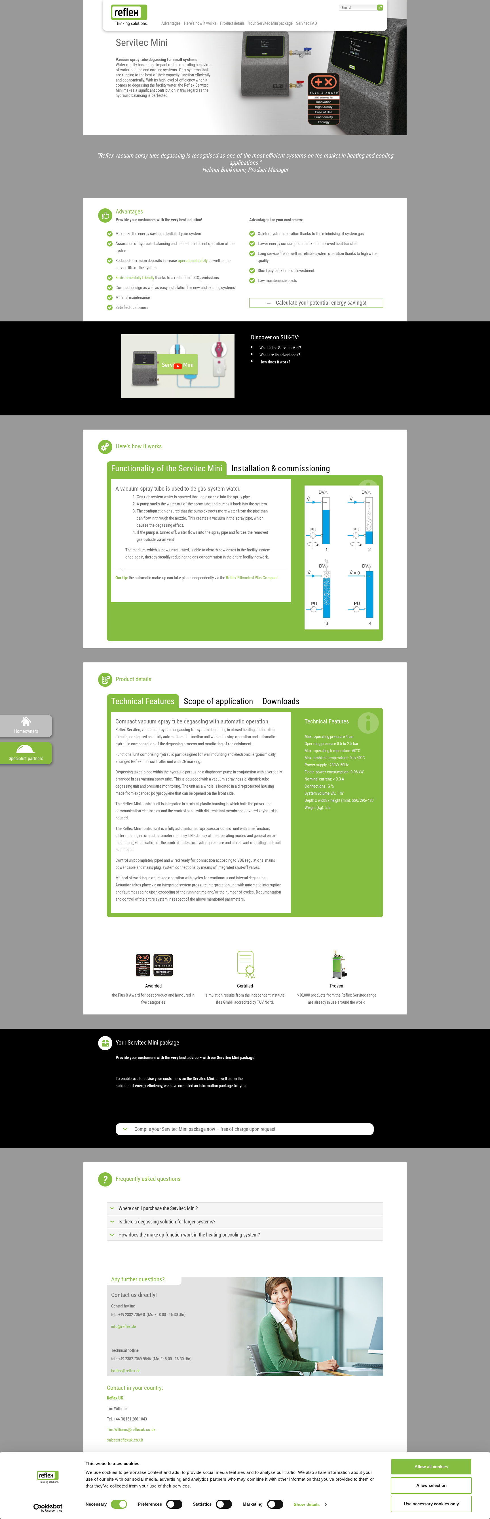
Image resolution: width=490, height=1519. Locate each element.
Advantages (171, 23)
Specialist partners (26, 758)
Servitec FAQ (306, 23)
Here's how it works (200, 23)
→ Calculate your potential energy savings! (316, 303)
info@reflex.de (123, 1326)
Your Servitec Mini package (270, 23)
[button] (205, 1129)
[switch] (174, 1504)
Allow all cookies (431, 1466)
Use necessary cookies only (431, 1503)
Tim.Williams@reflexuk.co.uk (131, 1429)
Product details (232, 23)
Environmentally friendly (135, 277)
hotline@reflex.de (125, 1370)
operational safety (193, 260)
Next (415, 67)
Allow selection (431, 1485)
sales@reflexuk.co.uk (125, 1440)
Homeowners (26, 731)
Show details (307, 1504)
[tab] (167, 468)
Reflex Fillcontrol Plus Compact (252, 577)
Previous (75, 67)
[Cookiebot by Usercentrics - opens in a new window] (48, 1508)
